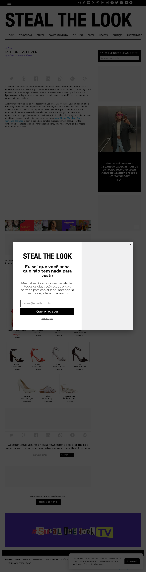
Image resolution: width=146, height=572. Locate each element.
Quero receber (47, 311)
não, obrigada (47, 319)
